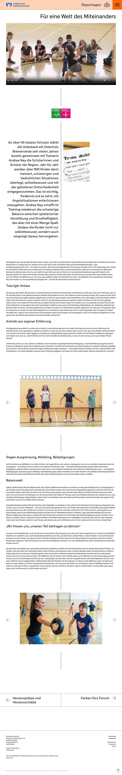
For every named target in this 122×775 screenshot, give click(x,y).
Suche (114, 746)
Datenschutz (112, 742)
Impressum (112, 744)
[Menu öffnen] (117, 5)
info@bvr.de (10, 750)
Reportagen (91, 4)
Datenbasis (112, 738)
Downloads (112, 736)
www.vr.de (9, 758)
